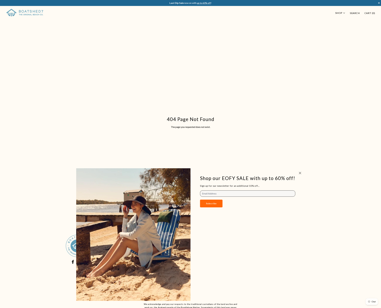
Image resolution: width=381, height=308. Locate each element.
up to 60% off (204, 2)
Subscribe (211, 203)
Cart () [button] (369, 13)
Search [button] (355, 13)
